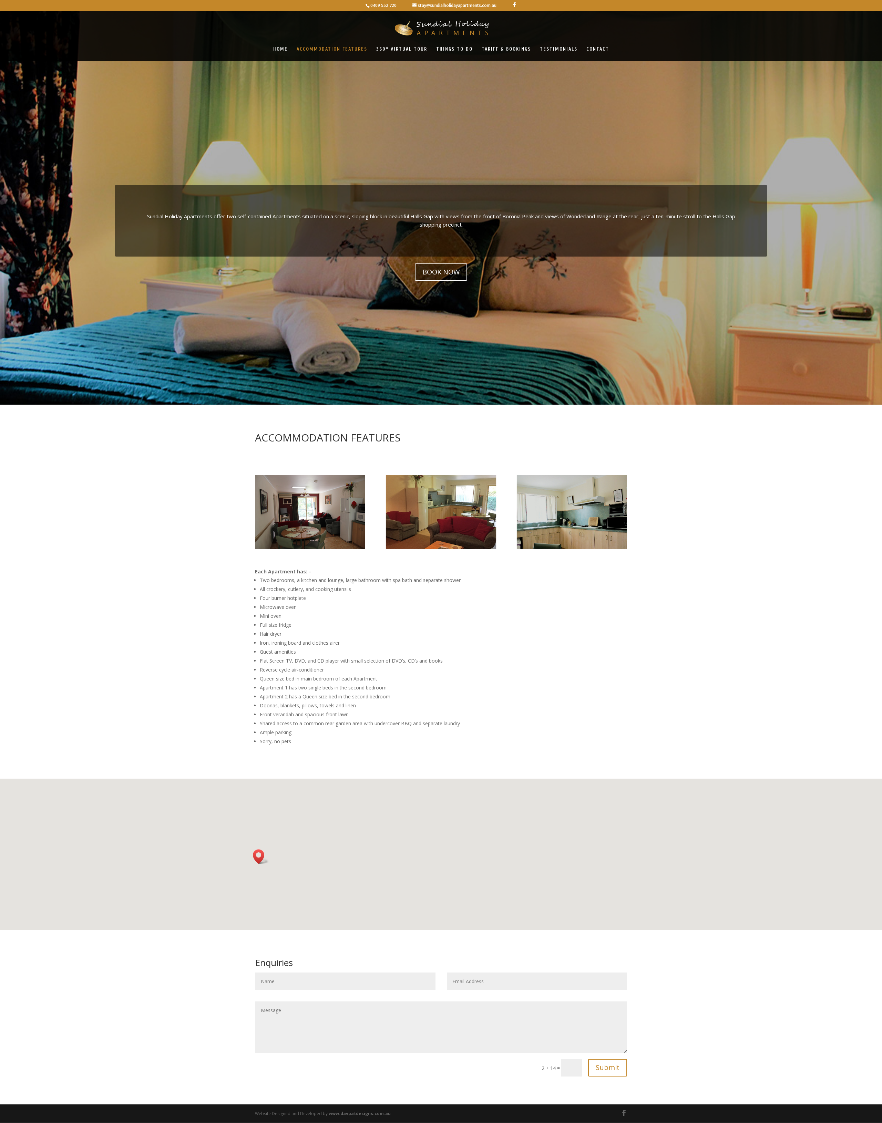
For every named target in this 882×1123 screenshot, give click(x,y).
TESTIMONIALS (558, 49)
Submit (607, 1067)
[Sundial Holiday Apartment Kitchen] (572, 512)
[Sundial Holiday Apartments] (310, 512)
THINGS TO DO (454, 49)
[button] (261, 856)
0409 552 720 (383, 5)
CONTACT (597, 49)
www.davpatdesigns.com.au (360, 1113)
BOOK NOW (441, 272)
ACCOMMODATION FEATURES (332, 49)
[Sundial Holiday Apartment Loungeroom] (441, 512)
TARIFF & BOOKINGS (506, 49)
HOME (280, 49)
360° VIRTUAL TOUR (401, 49)
